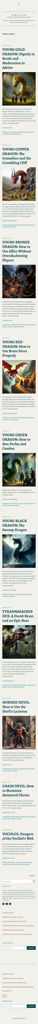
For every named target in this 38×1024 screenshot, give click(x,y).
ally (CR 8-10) (5, 127)
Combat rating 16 (31, 324)
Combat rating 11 (15, 324)
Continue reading (13, 123)
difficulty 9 (19, 818)
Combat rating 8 (31, 225)
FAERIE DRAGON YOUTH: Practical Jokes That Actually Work (18, 925)
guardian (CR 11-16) (6, 764)
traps (15, 227)
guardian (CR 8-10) (6, 499)
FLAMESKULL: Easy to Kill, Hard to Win (12, 917)
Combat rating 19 (23, 768)
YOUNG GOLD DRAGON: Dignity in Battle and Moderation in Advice (18, 58)
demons (12, 864)
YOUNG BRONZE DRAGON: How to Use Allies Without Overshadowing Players (16, 251)
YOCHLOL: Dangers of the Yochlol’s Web (18, 836)
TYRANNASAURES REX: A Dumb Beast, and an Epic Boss (18, 616)
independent (14, 220)
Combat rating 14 (15, 132)
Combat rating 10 (6, 225)
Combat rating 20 (6, 864)
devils (5, 770)
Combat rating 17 (23, 132)
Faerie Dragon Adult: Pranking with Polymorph (14, 921)
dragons (11, 134)
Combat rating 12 (6, 132)
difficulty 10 (5, 505)
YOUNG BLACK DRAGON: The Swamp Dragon (14, 525)
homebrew (16, 419)
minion (10, 127)
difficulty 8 (12, 596)
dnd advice (10, 326)
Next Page (32, 875)
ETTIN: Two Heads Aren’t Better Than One (13, 930)
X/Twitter (4, 995)
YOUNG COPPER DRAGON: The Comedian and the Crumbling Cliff (16, 156)
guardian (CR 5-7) (6, 220)
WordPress (23, 1018)
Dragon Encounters (19, 16)
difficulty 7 (10, 687)
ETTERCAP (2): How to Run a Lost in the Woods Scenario (17, 934)
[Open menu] (19, 3)
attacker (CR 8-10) (6, 413)
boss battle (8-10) (10, 680)
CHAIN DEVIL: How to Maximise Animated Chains (18, 790)
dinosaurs (22, 687)
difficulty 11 (4, 326)
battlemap (4, 594)
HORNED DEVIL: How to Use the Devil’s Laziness (16, 707)
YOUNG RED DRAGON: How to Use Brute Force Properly (16, 349)
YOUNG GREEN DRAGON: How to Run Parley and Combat (16, 442)
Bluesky (4, 997)
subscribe (31, 947)
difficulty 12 (6, 134)
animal (4, 680)
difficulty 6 (4, 687)
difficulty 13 (15, 770)
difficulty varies (16, 687)
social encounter (17, 134)
